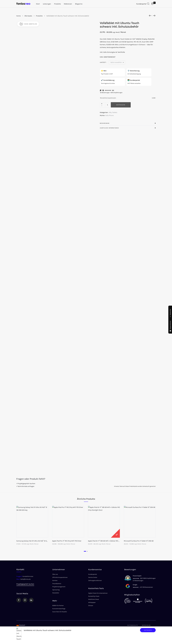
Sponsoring (56, 590)
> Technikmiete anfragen (25, 486)
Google (135, 585)
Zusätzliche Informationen (109, 128)
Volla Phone (109, 115)
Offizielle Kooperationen (59, 577)
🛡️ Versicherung (133, 71)
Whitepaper (92, 602)
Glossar (90, 605)
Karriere (54, 580)
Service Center (92, 577)
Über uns (55, 574)
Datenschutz (132, 625)
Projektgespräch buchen (25, 584)
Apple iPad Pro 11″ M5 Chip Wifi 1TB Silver (66, 541)
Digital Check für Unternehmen (98, 593)
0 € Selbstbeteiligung (134, 74)
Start (38, 4)
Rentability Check (93, 596)
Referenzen (68, 4)
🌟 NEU (103, 71)
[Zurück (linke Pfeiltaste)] (3, 320)
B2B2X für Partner (58, 605)
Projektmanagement (58, 587)
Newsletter (55, 593)
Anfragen (148, 630)
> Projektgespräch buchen (25, 483)
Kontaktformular (28, 576)
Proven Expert (137, 576)
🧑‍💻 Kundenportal (134, 80)
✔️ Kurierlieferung (107, 80)
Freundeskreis (56, 583)
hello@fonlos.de (25, 579)
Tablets (114, 112)
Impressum (146, 625)
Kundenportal (141, 4)
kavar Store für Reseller (59, 612)
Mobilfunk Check (93, 599)
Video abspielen (30, 24)
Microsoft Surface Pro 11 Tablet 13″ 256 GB (138, 541)
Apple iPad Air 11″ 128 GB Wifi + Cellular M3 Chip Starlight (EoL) (110, 541)
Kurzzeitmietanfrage (58, 608)
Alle (110, 112)
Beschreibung (104, 123)
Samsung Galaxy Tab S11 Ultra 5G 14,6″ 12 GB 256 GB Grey (36, 541)
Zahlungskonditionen (95, 580)
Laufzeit (103, 62)
